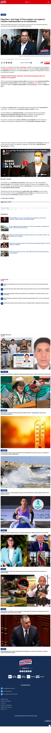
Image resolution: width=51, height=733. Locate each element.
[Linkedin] (9, 63)
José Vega (23, 67)
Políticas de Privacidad (6, 707)
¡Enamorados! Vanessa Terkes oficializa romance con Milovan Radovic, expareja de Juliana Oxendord (26, 303)
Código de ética (4, 699)
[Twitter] (4, 63)
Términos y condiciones (6, 705)
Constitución (33, 84)
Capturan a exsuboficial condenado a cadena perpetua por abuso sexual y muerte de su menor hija (25, 374)
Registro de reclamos (6, 701)
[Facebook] (6, 63)
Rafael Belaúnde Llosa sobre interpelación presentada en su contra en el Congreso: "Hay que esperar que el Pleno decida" (27, 218)
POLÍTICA (3, 209)
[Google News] (28, 671)
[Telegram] (11, 63)
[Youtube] (24, 671)
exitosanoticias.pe (8, 691)
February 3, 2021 (6, 202)
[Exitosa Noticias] (3, 2)
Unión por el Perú (9, 209)
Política (3, 14)
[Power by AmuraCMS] (47, 721)
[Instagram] (26, 671)
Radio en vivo (4, 709)
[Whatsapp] (2, 63)
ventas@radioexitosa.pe (9, 688)
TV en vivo (3, 703)
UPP (15, 209)
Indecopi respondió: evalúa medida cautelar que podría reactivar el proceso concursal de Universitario (26, 288)
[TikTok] (31, 671)
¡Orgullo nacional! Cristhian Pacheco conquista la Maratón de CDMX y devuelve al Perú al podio (24, 532)
